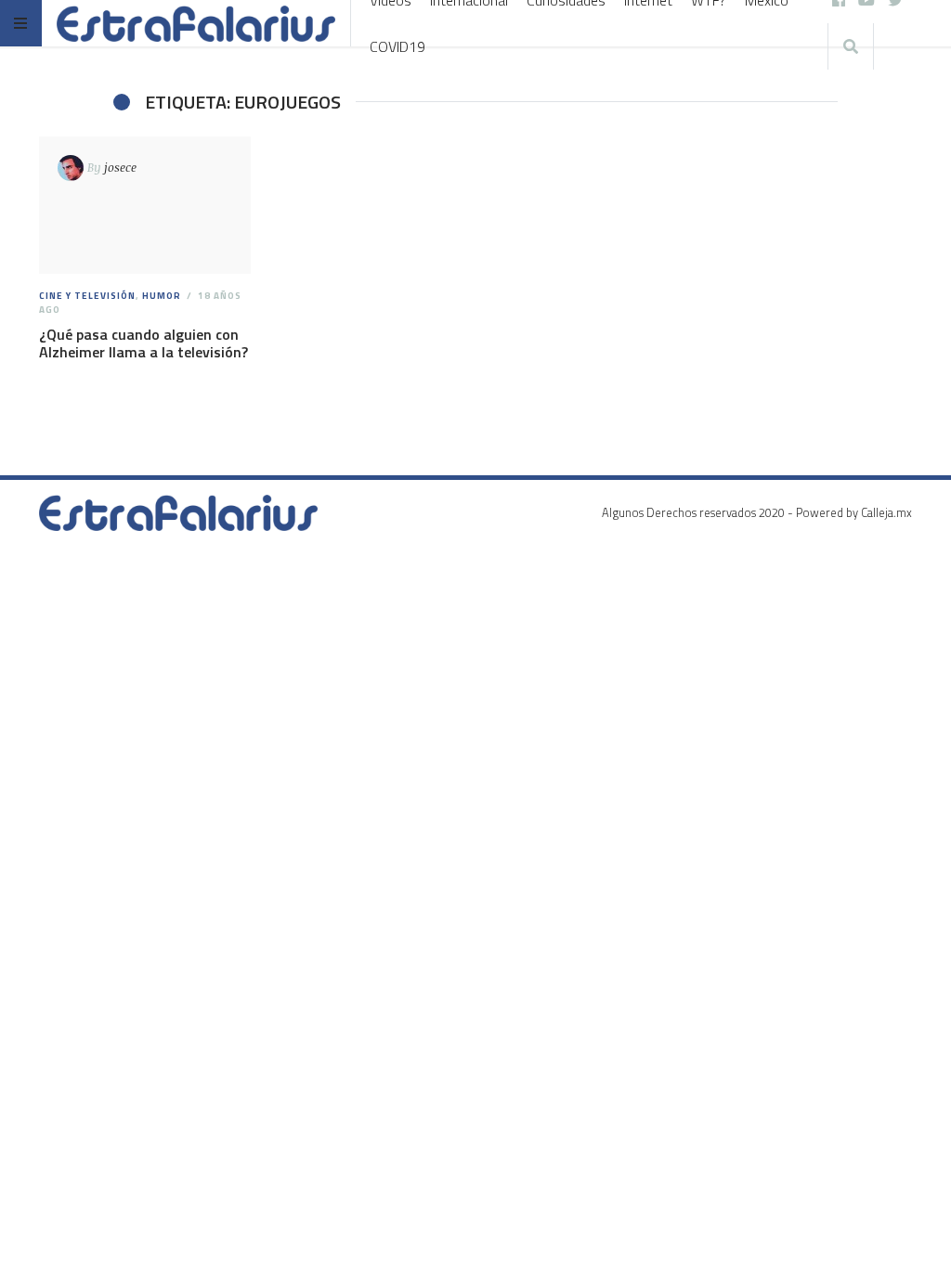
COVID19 (397, 46)
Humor (161, 296)
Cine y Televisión (87, 296)
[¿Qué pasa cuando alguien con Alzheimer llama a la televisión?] (144, 205)
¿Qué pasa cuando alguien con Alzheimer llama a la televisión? (143, 343)
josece (120, 167)
